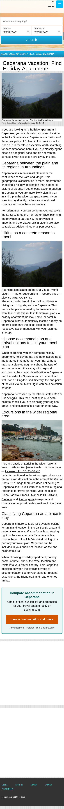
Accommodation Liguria (14, 54)
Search (31, 40)
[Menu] (59, 4)
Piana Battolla (10, 495)
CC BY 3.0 (40, 123)
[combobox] (31, 21)
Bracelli (25, 495)
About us (19, 785)
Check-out (39, 28)
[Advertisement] (32, 673)
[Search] (53, 2)
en (49, 6)
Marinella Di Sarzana (44, 495)
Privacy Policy (7, 789)
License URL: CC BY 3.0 (17, 297)
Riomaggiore (26, 499)
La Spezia (35, 54)
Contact (33, 785)
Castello (7, 499)
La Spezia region (16, 214)
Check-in (7, 28)
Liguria (4, 785)
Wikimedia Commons (27, 123)
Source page (50, 293)
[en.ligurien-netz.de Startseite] (12, 4)
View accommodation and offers (32, 619)
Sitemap (48, 785)
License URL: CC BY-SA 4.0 (22, 471)
